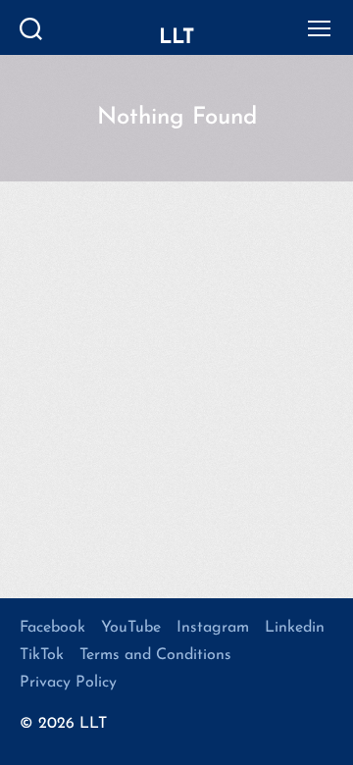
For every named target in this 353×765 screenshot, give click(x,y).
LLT (176, 37)
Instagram (212, 628)
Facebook (52, 628)
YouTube (131, 628)
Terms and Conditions (155, 655)
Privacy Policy (68, 682)
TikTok (42, 655)
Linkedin (295, 628)
